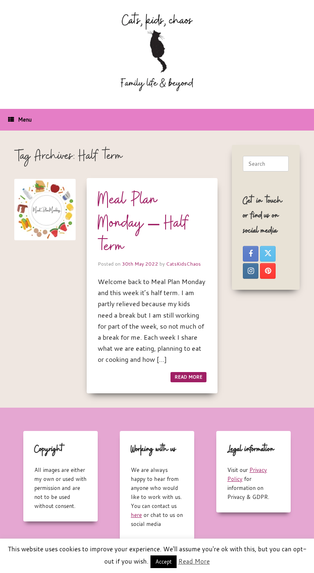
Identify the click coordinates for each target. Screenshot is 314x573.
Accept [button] (163, 561)
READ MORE (188, 377)
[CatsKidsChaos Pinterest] (268, 271)
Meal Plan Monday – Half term (143, 223)
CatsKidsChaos (183, 263)
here (136, 515)
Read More (194, 561)
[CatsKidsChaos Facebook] (250, 254)
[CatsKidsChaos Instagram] (250, 271)
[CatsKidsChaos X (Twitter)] (268, 254)
